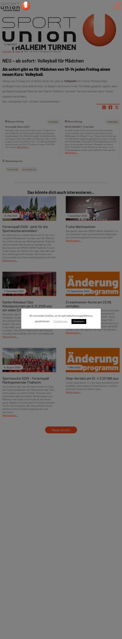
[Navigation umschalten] (118, 6)
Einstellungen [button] (61, 321)
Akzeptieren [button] (78, 321)
